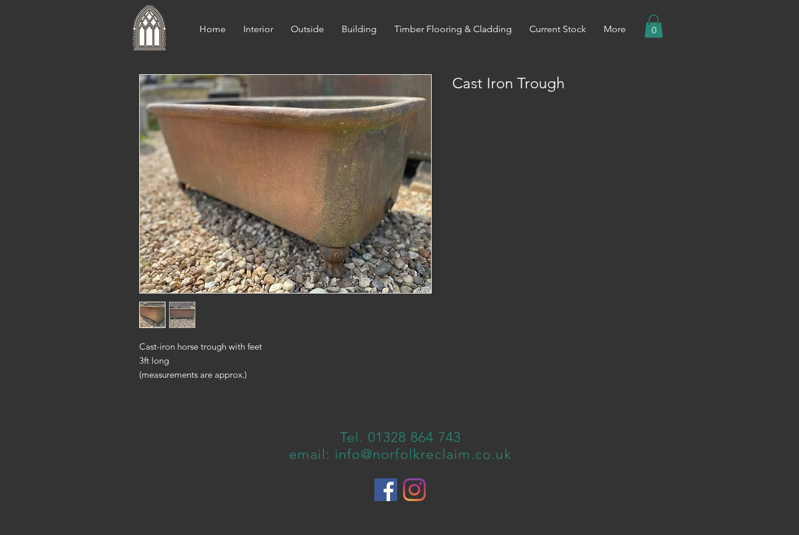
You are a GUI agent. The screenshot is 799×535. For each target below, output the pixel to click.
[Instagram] (414, 489)
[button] (653, 26)
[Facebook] (385, 489)
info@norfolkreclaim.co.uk (423, 454)
